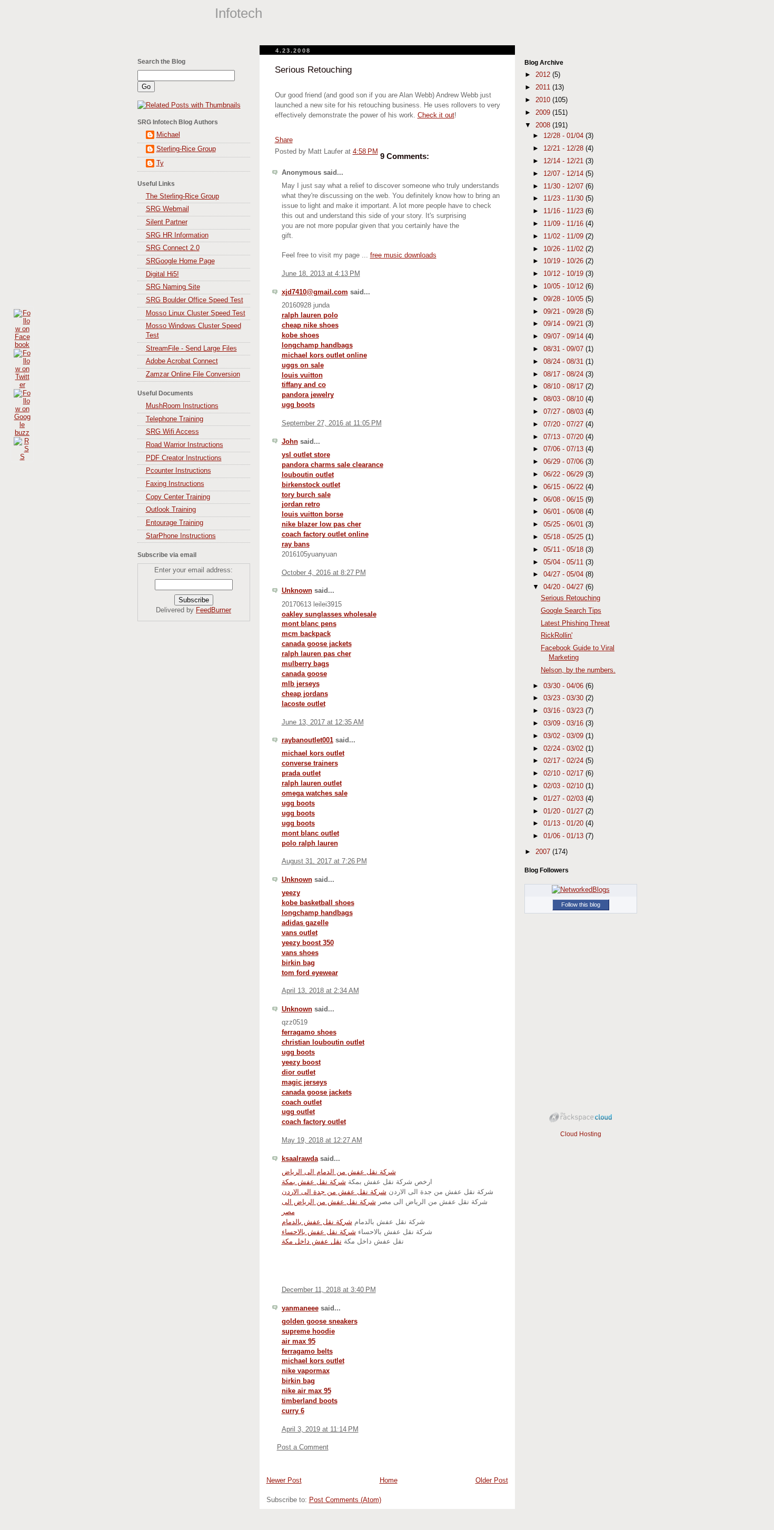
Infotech (238, 13)
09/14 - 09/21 (564, 323)
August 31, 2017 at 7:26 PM (324, 861)
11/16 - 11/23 (564, 211)
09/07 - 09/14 (564, 336)
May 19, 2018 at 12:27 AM (322, 1140)
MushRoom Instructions (182, 406)
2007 (543, 852)
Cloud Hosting (580, 1134)
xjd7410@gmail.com (315, 292)
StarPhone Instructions (181, 536)
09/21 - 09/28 (564, 311)
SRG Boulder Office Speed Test (194, 300)
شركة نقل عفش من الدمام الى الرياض (339, 1172)
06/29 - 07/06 (564, 461)
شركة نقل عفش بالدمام (317, 1222)
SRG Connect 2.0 (173, 248)
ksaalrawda (300, 1159)
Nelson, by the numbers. (578, 670)
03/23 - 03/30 (564, 698)
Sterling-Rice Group (186, 149)
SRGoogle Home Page (180, 261)
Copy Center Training (178, 497)
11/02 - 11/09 (564, 236)
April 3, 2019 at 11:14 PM (320, 1429)
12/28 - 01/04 (564, 136)
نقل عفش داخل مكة (312, 1241)
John (290, 441)
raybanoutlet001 (307, 740)
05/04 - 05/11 (564, 562)
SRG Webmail (167, 209)
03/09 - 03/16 (564, 723)
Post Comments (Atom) (345, 1500)
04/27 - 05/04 (564, 574)
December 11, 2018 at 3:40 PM (329, 1290)
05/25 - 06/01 (564, 524)
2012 (543, 74)
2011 (543, 87)
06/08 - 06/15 (564, 499)
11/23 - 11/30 (564, 198)
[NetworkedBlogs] (581, 889)
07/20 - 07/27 (564, 424)
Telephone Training (174, 419)
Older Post (491, 1480)
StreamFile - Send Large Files (191, 348)
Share (284, 140)
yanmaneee (300, 1308)
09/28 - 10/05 (564, 299)
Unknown (297, 590)
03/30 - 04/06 (564, 686)
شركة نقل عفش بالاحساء (319, 1232)
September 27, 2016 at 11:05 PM (332, 423)
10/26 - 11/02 (564, 249)
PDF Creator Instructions (184, 458)
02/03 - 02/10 (564, 786)
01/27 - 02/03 (564, 798)
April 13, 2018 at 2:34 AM (320, 991)
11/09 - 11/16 (564, 223)
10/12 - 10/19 (564, 273)
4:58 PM (365, 151)
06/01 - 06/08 (564, 511)
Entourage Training (174, 522)
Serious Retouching (313, 70)
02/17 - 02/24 (564, 760)
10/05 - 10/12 (564, 286)
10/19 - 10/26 (564, 261)
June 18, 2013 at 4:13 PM (321, 273)
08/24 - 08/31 (564, 361)
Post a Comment (303, 1447)
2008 (543, 125)
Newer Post (284, 1480)
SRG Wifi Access (172, 431)
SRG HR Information (177, 235)
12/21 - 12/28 (564, 148)
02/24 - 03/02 (564, 748)
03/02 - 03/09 (564, 736)
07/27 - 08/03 (564, 411)
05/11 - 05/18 (564, 549)
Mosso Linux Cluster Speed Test (195, 313)
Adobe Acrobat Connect (182, 361)
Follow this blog (580, 904)
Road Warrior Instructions (184, 445)
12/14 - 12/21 (564, 161)
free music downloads (403, 255)
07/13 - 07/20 (564, 437)
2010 (543, 100)
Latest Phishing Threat (575, 623)
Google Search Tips (571, 610)
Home (389, 1480)
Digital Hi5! (162, 274)
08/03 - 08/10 (564, 399)
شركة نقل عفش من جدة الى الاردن (334, 1192)
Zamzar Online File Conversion (193, 374)
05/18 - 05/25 (564, 537)
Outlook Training (171, 509)
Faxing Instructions (175, 484)
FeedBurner (213, 610)
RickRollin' (556, 635)
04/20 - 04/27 (564, 587)
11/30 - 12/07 (564, 186)
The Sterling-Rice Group (182, 196)
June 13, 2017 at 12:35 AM (323, 722)
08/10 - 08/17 (564, 386)
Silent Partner (166, 222)
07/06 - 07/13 (564, 449)
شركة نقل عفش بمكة (314, 1182)
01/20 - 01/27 (564, 811)
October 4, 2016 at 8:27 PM (324, 573)
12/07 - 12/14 (564, 173)
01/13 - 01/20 (564, 823)
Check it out (436, 115)
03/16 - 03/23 (564, 710)
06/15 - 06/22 (564, 487)
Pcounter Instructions (178, 470)
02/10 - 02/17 (564, 773)
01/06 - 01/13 (564, 836)
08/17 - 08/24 (564, 374)
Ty (160, 163)
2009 (543, 112)
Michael (168, 134)
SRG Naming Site (173, 287)
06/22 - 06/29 (564, 474)
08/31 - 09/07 (564, 349)
